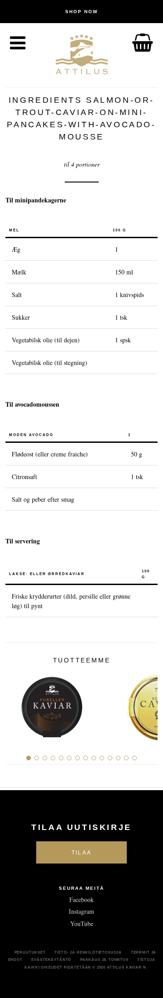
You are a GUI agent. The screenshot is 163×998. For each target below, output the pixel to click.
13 (126, 758)
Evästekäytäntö (51, 959)
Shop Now (81, 11)
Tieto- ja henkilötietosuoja (88, 952)
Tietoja (146, 959)
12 (118, 758)
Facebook (81, 899)
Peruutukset (30, 952)
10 (102, 758)
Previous (15, 703)
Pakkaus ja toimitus (104, 959)
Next (147, 703)
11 (110, 758)
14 (134, 758)
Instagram (81, 911)
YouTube (81, 923)
